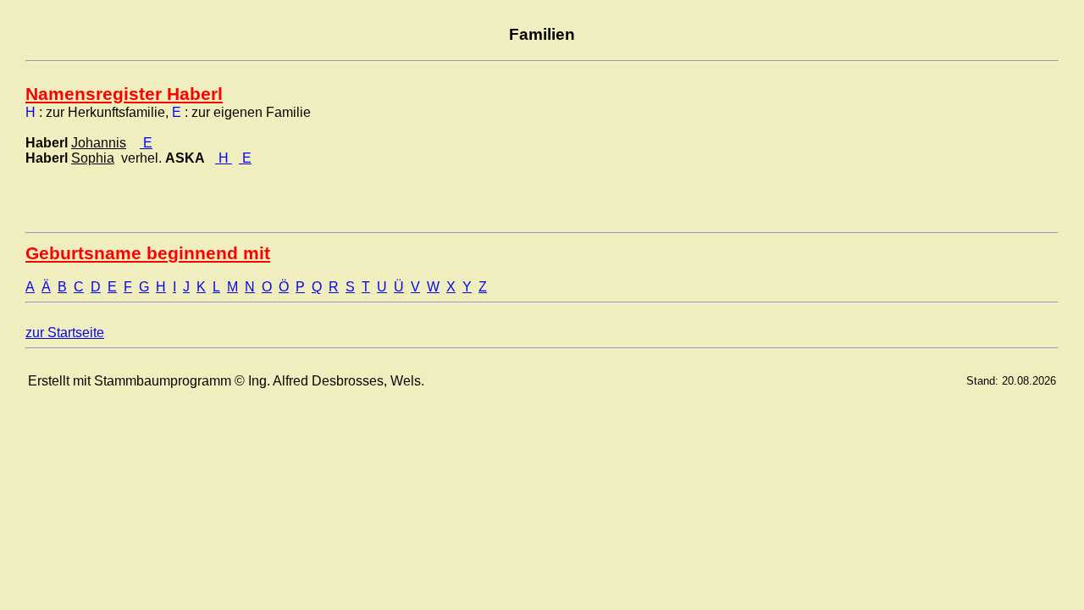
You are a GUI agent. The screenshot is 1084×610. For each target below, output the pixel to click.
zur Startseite (64, 332)
